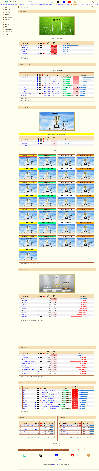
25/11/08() (45, 390)
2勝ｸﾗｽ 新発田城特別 (54, 406)
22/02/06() (45, 396)
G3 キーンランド (57, 77)
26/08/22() (47, 79)
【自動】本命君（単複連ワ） (29, 361)
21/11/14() (45, 404)
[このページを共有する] (93, 7)
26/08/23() (47, 77)
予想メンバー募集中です (30, 449)
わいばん (25, 298)
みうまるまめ (26, 367)
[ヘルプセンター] (75, 2)
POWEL (25, 312)
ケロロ (24, 308)
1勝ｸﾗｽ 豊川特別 (55, 83)
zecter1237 (25, 53)
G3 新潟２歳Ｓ (56, 93)
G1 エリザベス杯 (55, 404)
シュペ (24, 314)
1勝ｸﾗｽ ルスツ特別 (55, 87)
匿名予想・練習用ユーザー (29, 363)
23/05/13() (45, 402)
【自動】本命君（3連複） (29, 369)
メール (58, 464)
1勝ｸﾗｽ (51, 398)
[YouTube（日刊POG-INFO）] (69, 2)
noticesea (25, 47)
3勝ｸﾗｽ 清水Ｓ (52, 390)
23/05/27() (45, 408)
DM (53, 464)
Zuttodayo (25, 373)
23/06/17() (45, 394)
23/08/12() (45, 406)
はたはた (25, 49)
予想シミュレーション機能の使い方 (57, 449)
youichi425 (25, 302)
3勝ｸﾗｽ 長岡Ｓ (54, 79)
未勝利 (53, 81)
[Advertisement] (57, 335)
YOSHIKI (25, 310)
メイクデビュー (54, 394)
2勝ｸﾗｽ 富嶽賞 (52, 408)
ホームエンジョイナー (28, 93)
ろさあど (25, 300)
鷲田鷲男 (25, 45)
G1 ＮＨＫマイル (55, 392)
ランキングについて (84, 449)
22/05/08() (45, 392)
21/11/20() (45, 398)
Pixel (24, 79)
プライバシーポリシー (57, 459)
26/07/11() (45, 400)
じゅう (24, 91)
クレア (24, 304)
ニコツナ (25, 51)
